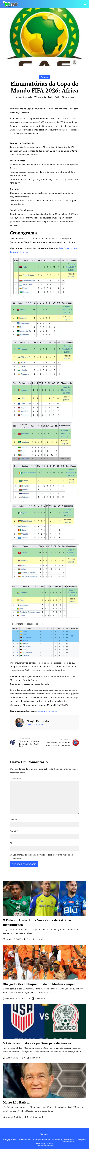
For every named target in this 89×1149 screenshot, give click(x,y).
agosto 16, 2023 (13, 939)
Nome (13, 819)
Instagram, (42, 711)
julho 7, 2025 (12, 1057)
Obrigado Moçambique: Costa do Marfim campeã (39, 984)
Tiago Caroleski (24, 97)
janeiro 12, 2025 (45, 97)
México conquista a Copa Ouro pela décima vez (38, 1043)
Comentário (16, 778)
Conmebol (24, 252)
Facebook (52, 711)
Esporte (44, 77)
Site (12, 843)
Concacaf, (14, 252)
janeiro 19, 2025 (13, 1117)
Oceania (68, 248)
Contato (44, 1134)
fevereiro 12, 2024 (14, 998)
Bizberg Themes (46, 1143)
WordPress (69, 1139)
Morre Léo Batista (16, 1102)
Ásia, (61, 248)
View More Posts (35, 724)
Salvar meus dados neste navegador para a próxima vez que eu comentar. (43, 856)
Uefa (75, 248)
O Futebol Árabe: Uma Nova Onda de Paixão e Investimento (37, 922)
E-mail (14, 831)
